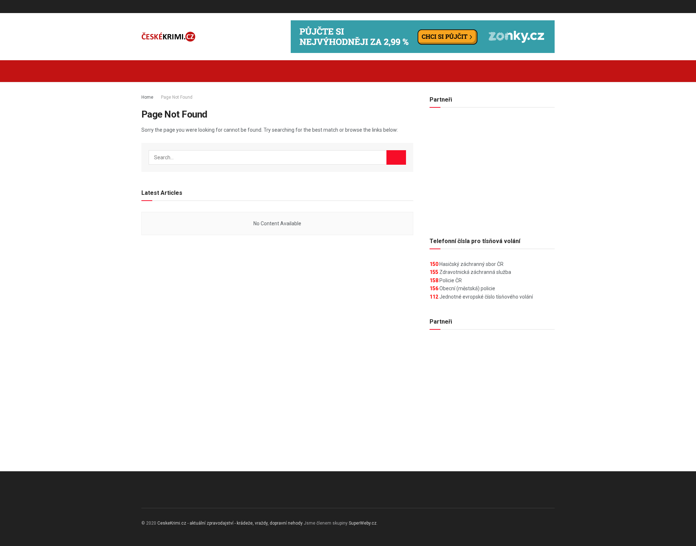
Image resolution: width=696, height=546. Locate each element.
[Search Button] (552, 71)
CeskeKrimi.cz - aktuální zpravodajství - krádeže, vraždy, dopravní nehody (230, 523)
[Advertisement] (492, 169)
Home (147, 97)
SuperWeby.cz (363, 523)
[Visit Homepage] (168, 36)
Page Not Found (176, 97)
